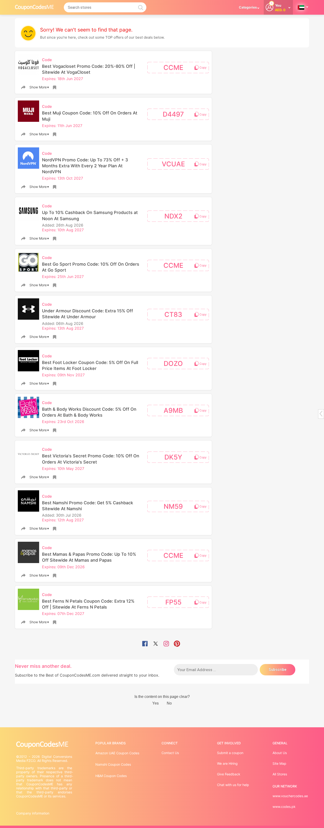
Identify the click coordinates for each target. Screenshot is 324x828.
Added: (49, 225)
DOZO (173, 363)
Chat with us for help (233, 785)
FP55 (173, 602)
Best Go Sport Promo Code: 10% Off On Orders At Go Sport (90, 267)
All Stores (280, 774)
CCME (173, 68)
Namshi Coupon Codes (113, 764)
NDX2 (173, 216)
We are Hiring (227, 763)
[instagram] (166, 644)
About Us (280, 753)
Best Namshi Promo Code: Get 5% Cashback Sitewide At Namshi (87, 505)
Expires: (49, 78)
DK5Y (173, 457)
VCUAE (173, 164)
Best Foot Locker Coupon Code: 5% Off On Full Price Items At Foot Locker (90, 365)
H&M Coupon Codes (111, 776)
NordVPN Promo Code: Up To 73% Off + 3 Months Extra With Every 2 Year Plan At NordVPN (85, 165)
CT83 (173, 314)
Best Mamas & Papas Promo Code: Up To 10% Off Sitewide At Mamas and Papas (89, 557)
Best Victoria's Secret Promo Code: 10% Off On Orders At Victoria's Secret (90, 458)
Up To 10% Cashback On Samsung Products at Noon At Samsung (90, 215)
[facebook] (144, 644)
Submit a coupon (230, 753)
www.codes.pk (284, 807)
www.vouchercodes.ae (290, 796)
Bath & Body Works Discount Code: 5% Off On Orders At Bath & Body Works (89, 412)
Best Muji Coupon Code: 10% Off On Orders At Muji (89, 115)
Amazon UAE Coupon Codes (117, 753)
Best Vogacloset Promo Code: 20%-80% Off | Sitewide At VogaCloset (88, 69)
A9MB (173, 410)
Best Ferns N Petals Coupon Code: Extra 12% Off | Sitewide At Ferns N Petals (88, 604)
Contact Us (170, 753)
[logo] (34, 7)
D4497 (173, 114)
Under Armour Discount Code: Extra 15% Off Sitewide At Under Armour (87, 313)
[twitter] (155, 644)
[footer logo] (44, 744)
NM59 (173, 506)
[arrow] (320, 414)
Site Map (279, 763)
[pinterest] (177, 644)
